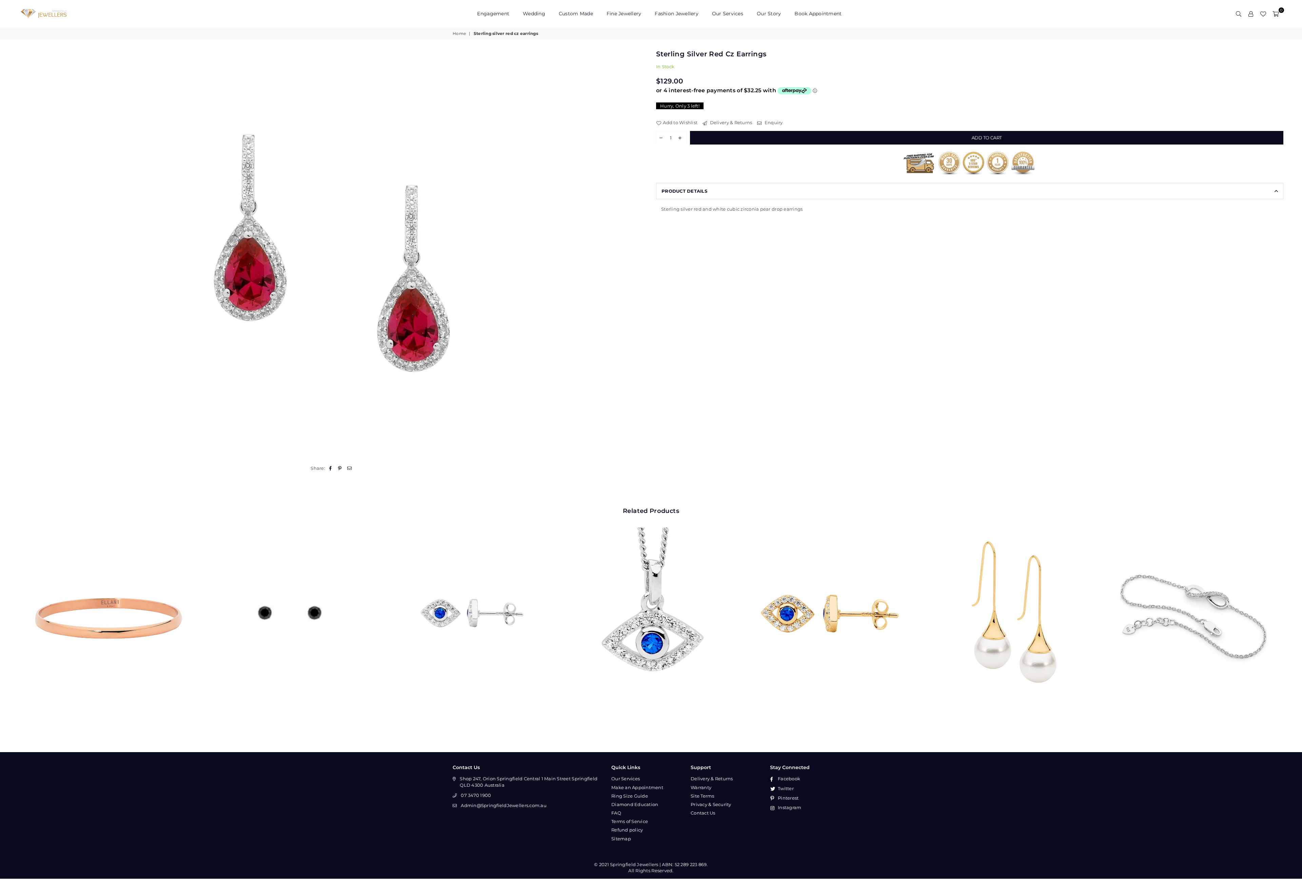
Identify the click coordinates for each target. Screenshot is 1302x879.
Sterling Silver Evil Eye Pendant (651, 603)
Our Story (769, 14)
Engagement (493, 14)
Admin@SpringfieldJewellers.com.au (504, 805)
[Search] (1238, 13)
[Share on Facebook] (330, 468)
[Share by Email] (349, 468)
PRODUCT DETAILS (684, 191)
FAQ (616, 813)
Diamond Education (634, 804)
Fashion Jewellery (676, 14)
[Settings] (1251, 13)
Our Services (727, 14)
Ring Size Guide (629, 796)
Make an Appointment (637, 787)
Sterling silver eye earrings (470, 603)
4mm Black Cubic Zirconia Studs (289, 603)
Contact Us (703, 813)
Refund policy (627, 830)
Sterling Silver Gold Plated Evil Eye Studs (831, 603)
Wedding (534, 14)
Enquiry (773, 122)
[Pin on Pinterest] (339, 468)
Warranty (701, 787)
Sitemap (621, 838)
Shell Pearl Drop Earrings (1012, 603)
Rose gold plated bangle (109, 603)
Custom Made (576, 14)
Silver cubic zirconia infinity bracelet (1193, 603)
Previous (11, 612)
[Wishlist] (1263, 13)
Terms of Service (629, 821)
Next (1291, 612)
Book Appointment (818, 14)
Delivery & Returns (730, 122)
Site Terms (702, 796)
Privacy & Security (711, 804)
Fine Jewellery (624, 14)
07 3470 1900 (476, 795)
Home (459, 33)
